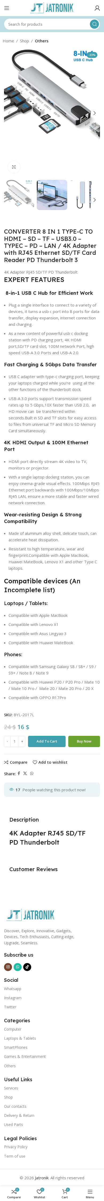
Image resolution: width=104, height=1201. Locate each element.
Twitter (10, 1006)
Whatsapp (12, 988)
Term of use (14, 1156)
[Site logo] (52, 7)
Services (11, 1088)
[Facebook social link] (19, 773)
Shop (24, 40)
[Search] (94, 24)
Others (42, 40)
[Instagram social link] (8, 967)
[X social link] (25, 773)
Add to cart (47, 741)
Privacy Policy (15, 1146)
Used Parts (13, 1124)
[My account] (97, 8)
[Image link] (30, 914)
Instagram (13, 997)
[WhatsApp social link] (32, 773)
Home (8, 40)
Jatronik (42, 1177)
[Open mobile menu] (6, 8)
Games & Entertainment (25, 1056)
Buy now (84, 741)
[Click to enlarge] (14, 167)
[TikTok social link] (27, 967)
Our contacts (15, 1106)
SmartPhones (15, 1047)
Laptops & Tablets (20, 1038)
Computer (12, 1029)
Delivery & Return (19, 1115)
